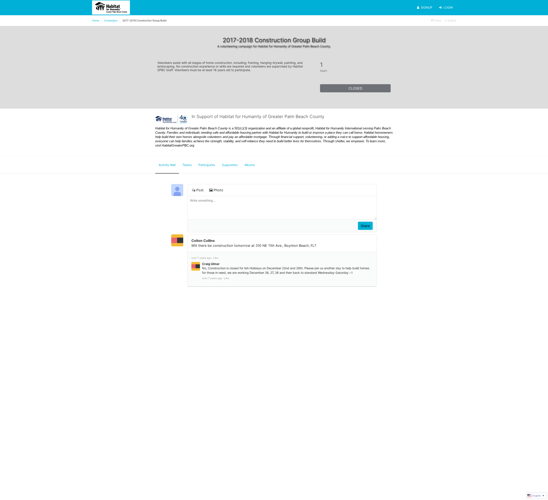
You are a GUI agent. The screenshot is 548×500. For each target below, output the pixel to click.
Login (448, 7)
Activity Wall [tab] (167, 165)
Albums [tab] (249, 165)
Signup (426, 7)
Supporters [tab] (230, 165)
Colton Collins (203, 240)
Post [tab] (200, 190)
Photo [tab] (218, 190)
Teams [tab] (187, 165)
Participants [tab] (206, 165)
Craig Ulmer (211, 264)
